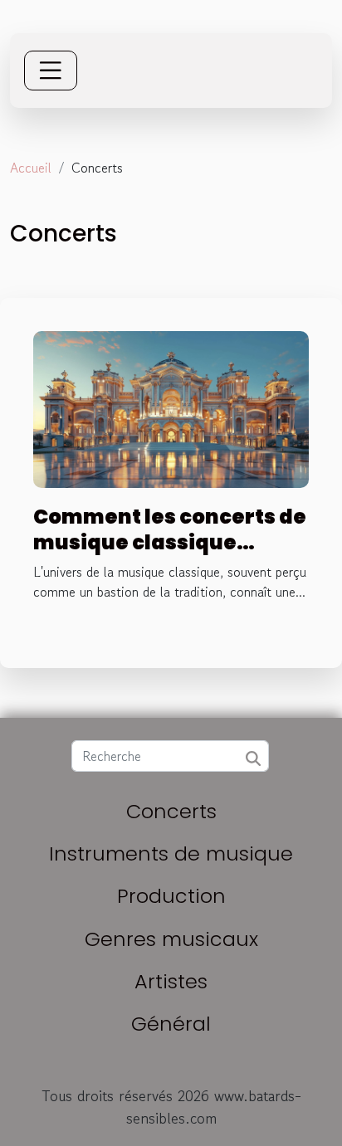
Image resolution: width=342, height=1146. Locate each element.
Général (171, 1023)
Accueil (30, 168)
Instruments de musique (171, 853)
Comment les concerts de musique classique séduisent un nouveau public (169, 554)
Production (171, 895)
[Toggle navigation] (50, 70)
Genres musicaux (171, 939)
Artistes (171, 981)
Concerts (171, 811)
